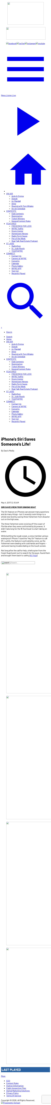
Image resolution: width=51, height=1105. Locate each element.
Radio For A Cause (19, 236)
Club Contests (18, 213)
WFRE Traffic (17, 228)
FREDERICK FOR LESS (22, 226)
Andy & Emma (18, 196)
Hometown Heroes (20, 233)
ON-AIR (9, 193)
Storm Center (17, 231)
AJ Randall (16, 201)
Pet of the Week (19, 238)
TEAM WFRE (17, 251)
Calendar (15, 263)
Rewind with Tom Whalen (22, 206)
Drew (14, 203)
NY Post (33, 555)
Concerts (15, 261)
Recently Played (18, 273)
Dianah (15, 198)
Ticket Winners (18, 218)
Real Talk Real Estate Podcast (25, 241)
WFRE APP (16, 268)
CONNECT (10, 253)
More (3, 1076)
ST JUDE (10, 243)
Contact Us (16, 256)
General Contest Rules (21, 221)
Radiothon (16, 246)
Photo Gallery (17, 266)
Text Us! (15, 271)
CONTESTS (11, 211)
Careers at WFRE (19, 258)
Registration (17, 216)
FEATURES (11, 223)
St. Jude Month (18, 248)
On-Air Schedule (18, 208)
